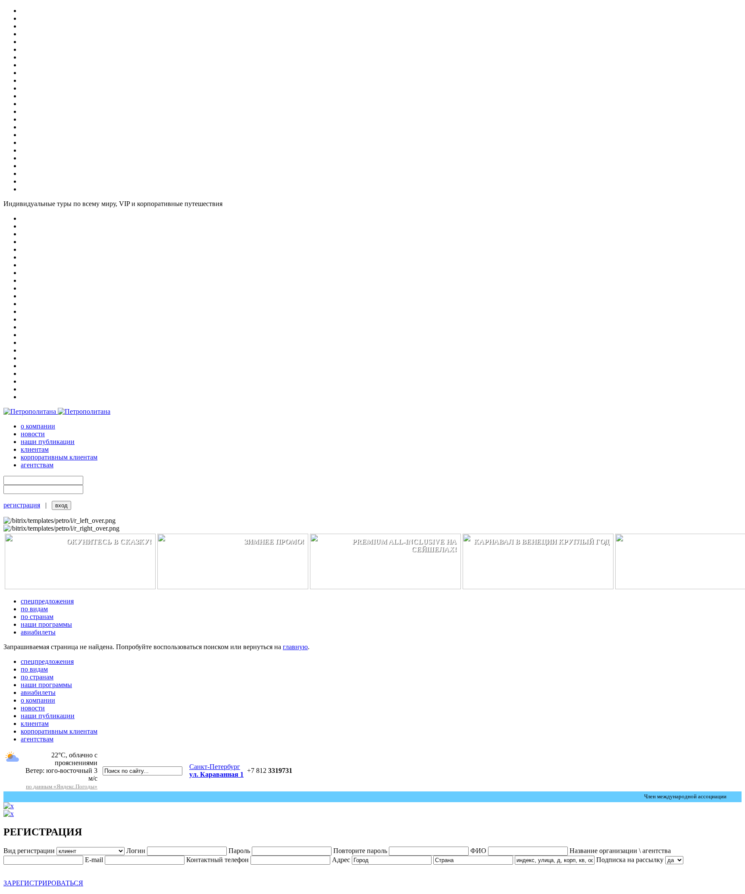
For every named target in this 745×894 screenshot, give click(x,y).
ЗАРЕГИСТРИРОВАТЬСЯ (43, 883)
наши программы (46, 624)
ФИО (479, 850)
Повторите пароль (360, 850)
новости (33, 434)
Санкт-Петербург (216, 770)
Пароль (239, 850)
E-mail (94, 859)
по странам (37, 616)
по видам (34, 609)
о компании (38, 426)
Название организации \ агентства (620, 850)
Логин (135, 850)
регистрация (21, 505)
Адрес (341, 859)
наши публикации (48, 441)
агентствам (37, 465)
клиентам (35, 449)
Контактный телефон (217, 859)
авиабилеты (38, 632)
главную (295, 646)
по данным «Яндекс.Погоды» (61, 787)
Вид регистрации (29, 850)
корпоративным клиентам (59, 457)
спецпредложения (47, 601)
